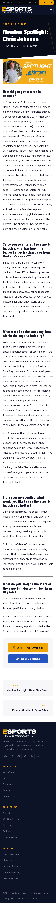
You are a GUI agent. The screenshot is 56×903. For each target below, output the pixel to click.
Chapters (7, 860)
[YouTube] (4, 2)
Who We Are (8, 772)
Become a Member (30, 658)
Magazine (7, 813)
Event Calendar (10, 837)
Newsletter (8, 825)
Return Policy (23, 898)
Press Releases (10, 878)
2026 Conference (11, 819)
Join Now (48, 2)
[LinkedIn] (20, 2)
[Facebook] (8, 2)
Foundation (8, 784)
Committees (9, 796)
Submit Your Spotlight (30, 647)
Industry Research (12, 866)
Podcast (7, 831)
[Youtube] (5, 756)
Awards (6, 790)
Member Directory (11, 872)
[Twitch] (23, 2)
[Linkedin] (32, 756)
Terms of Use (37, 898)
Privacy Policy (9, 898)
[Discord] (12, 2)
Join (5, 778)
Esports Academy (11, 854)
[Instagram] (16, 2)
